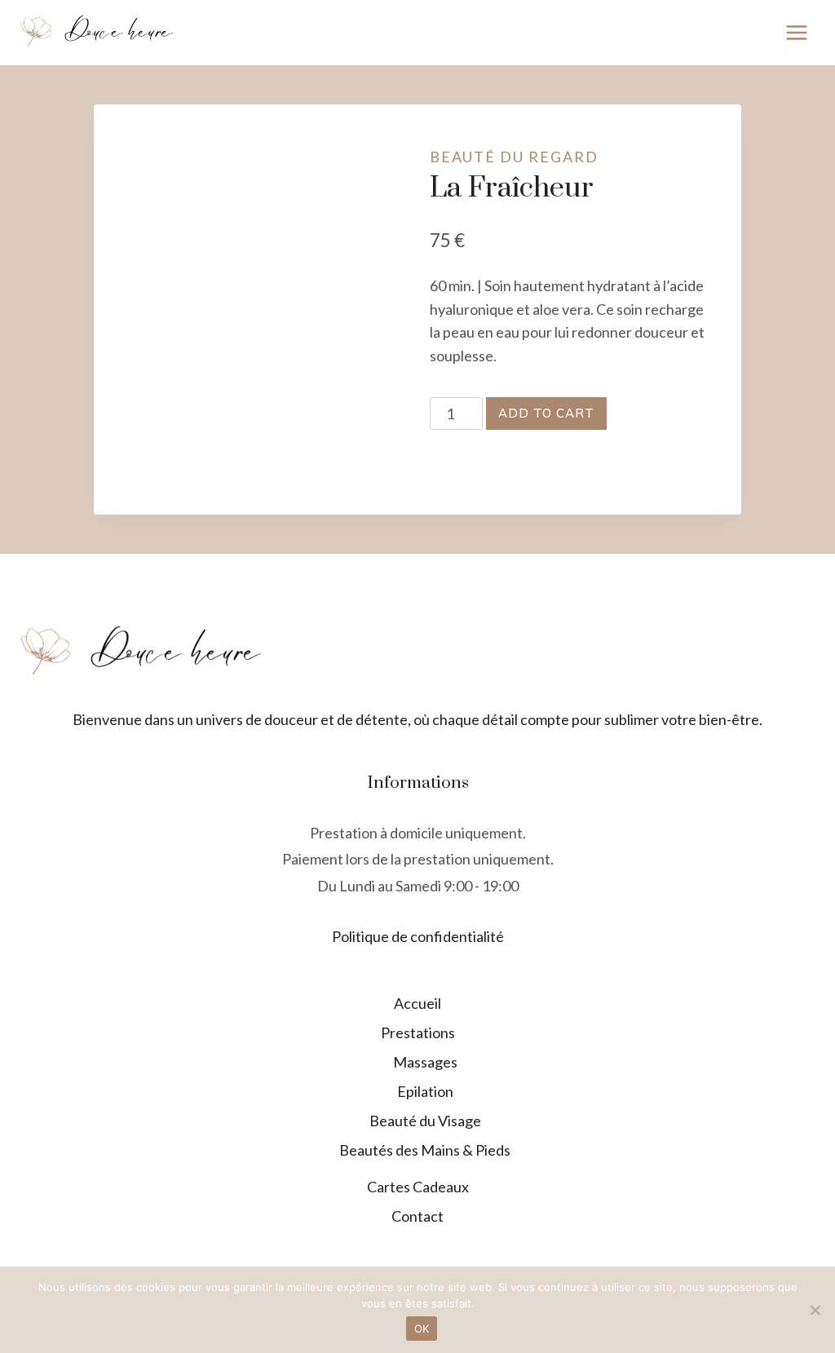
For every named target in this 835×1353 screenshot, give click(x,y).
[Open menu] (796, 32)
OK (422, 1328)
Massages (425, 1062)
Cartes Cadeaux (418, 1187)
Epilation (425, 1091)
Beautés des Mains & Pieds (424, 1150)
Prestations (418, 1032)
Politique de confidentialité (418, 936)
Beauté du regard (514, 157)
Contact (417, 1216)
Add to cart (546, 413)
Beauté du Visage (425, 1121)
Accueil (417, 1003)
